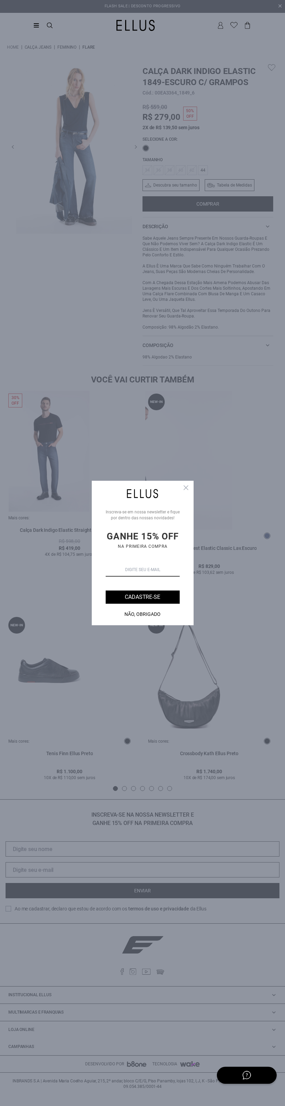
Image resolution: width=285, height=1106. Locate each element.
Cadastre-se (142, 597)
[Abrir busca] (49, 25)
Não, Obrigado (142, 614)
